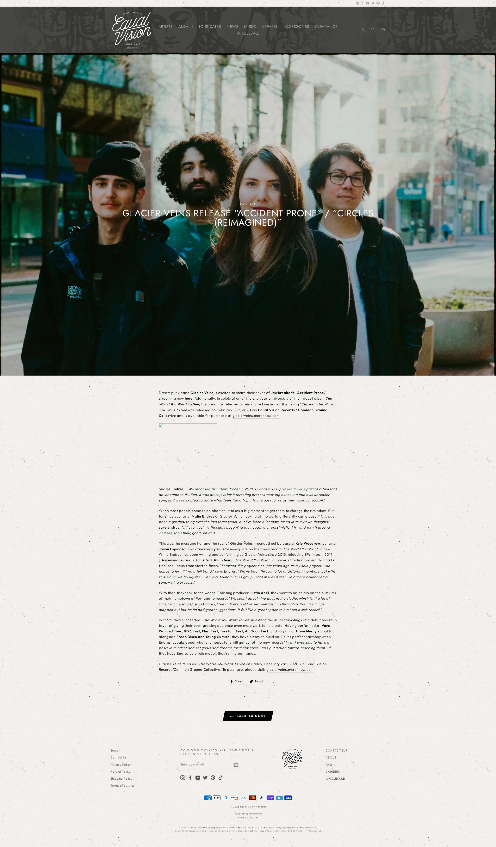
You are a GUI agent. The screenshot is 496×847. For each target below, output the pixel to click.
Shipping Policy (121, 778)
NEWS (232, 26)
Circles (307, 404)
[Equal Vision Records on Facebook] (190, 777)
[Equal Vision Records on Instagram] (182, 777)
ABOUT (331, 757)
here (189, 398)
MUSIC (250, 26)
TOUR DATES (210, 26)
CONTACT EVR (337, 750)
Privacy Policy (120, 764)
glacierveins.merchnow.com (256, 415)
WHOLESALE (248, 33)
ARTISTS (165, 26)
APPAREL (270, 26)
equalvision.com (248, 817)
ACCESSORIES (296, 26)
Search (115, 750)
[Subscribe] (236, 765)
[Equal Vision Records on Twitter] (205, 777)
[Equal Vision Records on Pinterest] (213, 777)
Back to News (250, 716)
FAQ (329, 764)
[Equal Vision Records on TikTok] (220, 777)
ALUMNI (185, 26)
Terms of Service (122, 785)
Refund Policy (120, 771)
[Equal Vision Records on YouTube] (197, 777)
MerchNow (255, 813)
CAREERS (333, 771)
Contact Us (118, 757)
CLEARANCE (326, 26)
